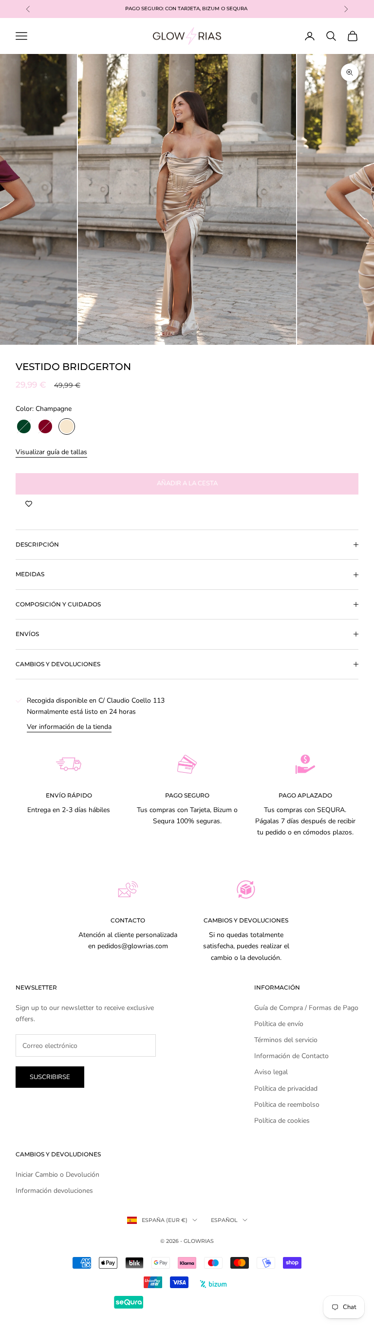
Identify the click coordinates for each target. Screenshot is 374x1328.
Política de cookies (282, 1120)
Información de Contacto (291, 1056)
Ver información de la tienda (69, 726)
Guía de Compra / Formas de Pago (306, 1007)
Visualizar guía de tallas (51, 452)
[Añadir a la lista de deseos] (29, 504)
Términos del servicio (286, 1040)
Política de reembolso (286, 1104)
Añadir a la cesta (187, 483)
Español (224, 1220)
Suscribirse (50, 1077)
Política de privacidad (286, 1088)
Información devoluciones (54, 1190)
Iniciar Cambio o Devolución (57, 1174)
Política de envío (278, 1023)
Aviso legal (271, 1072)
